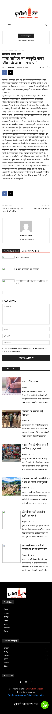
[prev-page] (3, 292)
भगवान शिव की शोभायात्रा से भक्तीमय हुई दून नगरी (35, 446)
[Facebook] (4, 72)
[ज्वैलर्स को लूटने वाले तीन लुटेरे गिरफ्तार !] (11, 520)
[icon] (45, 706)
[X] (10, 72)
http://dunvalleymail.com (26, 239)
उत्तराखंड (21, 50)
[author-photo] (26, 232)
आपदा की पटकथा (22, 257)
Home (4, 50)
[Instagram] (26, 682)
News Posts (13, 50)
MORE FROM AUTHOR (30, 251)
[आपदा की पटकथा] (8, 260)
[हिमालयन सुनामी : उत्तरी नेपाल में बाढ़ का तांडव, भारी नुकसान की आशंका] (11, 486)
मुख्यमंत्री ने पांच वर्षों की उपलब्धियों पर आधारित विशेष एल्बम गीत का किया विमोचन (35, 547)
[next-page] (7, 292)
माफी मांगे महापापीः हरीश (42, 209)
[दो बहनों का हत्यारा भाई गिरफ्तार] (8, 272)
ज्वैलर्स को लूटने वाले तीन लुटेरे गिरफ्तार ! (33, 513)
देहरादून (19, 54)
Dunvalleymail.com (34, 689)
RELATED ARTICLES (11, 251)
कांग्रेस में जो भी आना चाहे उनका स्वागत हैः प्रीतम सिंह (12, 210)
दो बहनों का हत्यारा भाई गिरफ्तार (26, 40)
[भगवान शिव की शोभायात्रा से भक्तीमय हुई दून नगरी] (8, 283)
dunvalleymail (10, 67)
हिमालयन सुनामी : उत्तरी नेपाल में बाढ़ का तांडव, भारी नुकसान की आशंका (36, 480)
